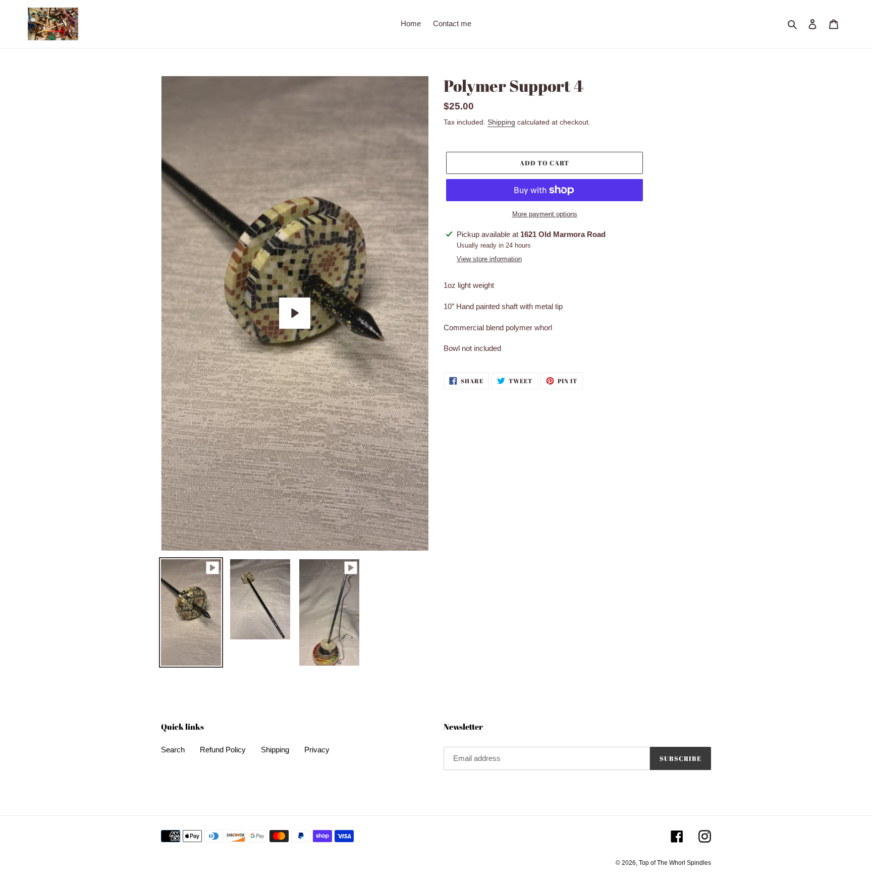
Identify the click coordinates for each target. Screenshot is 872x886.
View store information (489, 259)
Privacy (317, 749)
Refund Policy (223, 749)
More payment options (544, 214)
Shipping (501, 122)
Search (173, 749)
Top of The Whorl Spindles (675, 862)
